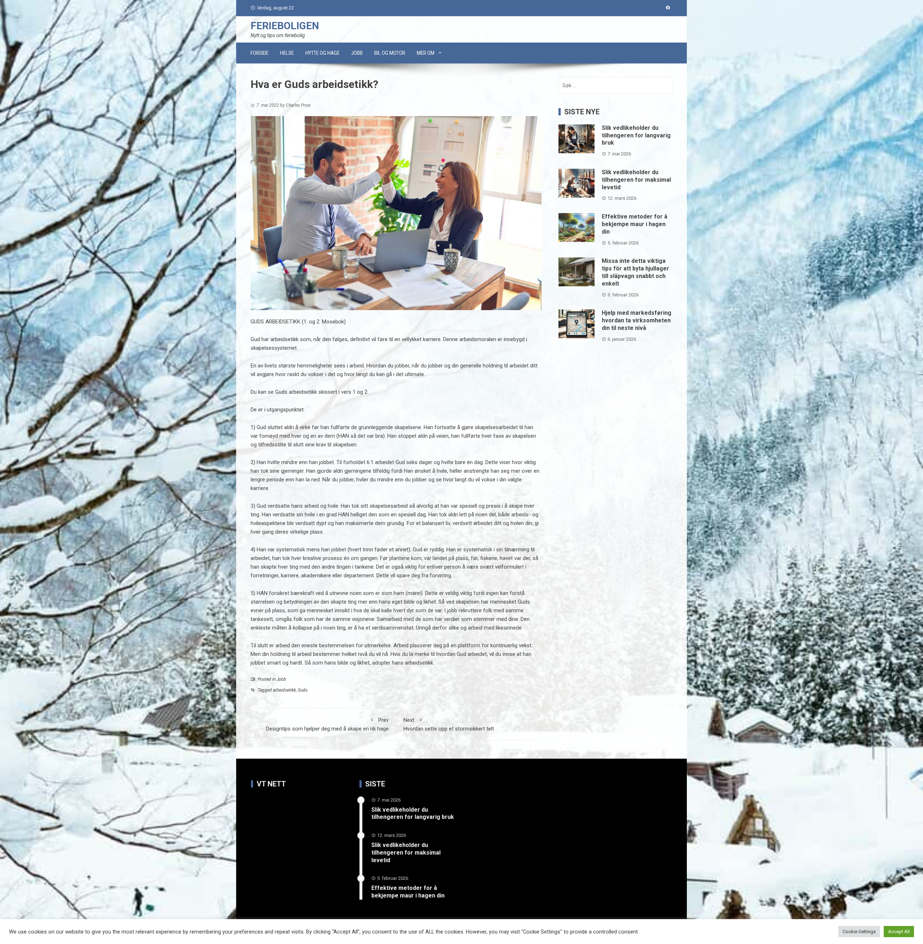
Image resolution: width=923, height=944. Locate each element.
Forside (260, 53)
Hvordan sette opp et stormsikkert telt (448, 724)
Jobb (357, 53)
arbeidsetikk (284, 690)
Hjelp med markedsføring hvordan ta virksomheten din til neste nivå (636, 320)
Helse (287, 53)
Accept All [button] (899, 931)
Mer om (425, 53)
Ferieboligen (285, 26)
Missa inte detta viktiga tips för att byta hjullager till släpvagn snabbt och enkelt (635, 272)
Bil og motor (389, 53)
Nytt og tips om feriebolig (278, 35)
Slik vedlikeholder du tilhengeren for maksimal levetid (636, 180)
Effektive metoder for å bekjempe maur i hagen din (634, 224)
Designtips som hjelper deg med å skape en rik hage (327, 724)
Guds (303, 690)
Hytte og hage (322, 53)
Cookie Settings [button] (859, 931)
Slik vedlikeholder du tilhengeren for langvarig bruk (636, 135)
